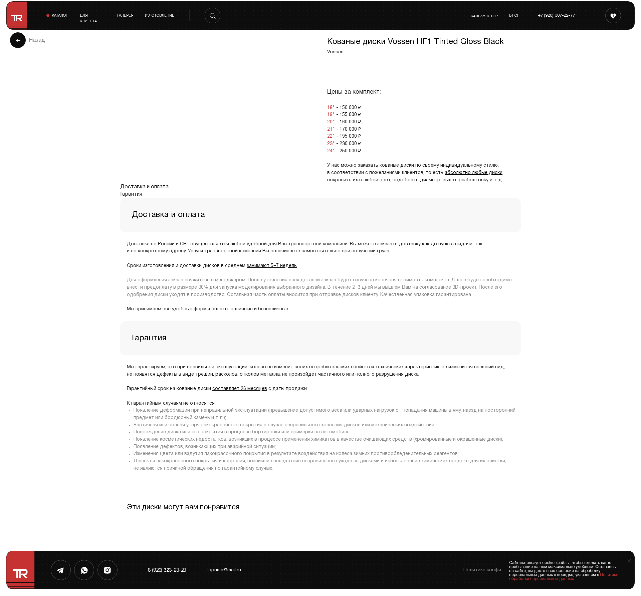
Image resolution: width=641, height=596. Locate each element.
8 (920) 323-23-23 (167, 570)
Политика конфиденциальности (500, 570)
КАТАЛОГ (60, 15)
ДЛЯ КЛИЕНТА (88, 18)
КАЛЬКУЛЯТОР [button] (484, 16)
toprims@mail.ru (223, 570)
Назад (37, 40)
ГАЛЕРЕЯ (125, 15)
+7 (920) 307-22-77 (556, 16)
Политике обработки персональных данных (563, 577)
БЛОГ (514, 15)
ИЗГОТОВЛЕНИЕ (159, 15)
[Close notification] (629, 561)
